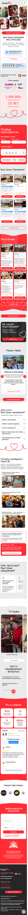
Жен (8, 142)
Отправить (13, 832)
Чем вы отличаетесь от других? (13, 684)
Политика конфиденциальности (9, 896)
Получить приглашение (13, 33)
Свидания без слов (18, 252)
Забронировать (7, 196)
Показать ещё (14, 228)
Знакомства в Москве (6, 876)
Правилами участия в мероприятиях (11, 836)
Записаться (13, 339)
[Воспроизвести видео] (11, 633)
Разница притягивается (19, 280)
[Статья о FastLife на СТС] (15, 88)
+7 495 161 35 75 (5, 883)
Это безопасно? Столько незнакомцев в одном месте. (13, 677)
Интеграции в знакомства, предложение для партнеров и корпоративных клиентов (12, 903)
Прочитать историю (13, 391)
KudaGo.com (4, 874)
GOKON (3, 280)
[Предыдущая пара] (2, 376)
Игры (14, 160)
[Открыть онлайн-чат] (23, 912)
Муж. (13, 827)
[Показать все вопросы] (13, 691)
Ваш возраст (15, 139)
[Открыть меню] (24, 3)
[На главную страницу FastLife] (5, 870)
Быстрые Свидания (5, 183)
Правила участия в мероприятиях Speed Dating (13, 900)
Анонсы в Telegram (13, 892)
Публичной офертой (15, 835)
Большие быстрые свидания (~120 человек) (5, 254)
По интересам (6, 160)
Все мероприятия (13, 316)
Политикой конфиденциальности (12, 835)
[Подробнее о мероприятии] (7, 178)
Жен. (22, 827)
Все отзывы (14, 660)
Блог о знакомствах (6, 878)
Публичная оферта (5, 898)
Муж (4, 142)
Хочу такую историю (13, 399)
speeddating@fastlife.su (6, 885)
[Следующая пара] (24, 376)
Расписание (13, 58)
